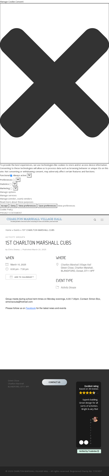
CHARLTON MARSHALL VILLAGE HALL (31, 471)
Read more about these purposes (16, 201)
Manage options (8, 192)
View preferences (27, 205)
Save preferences (47, 205)
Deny (13, 205)
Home (8, 230)
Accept (4, 205)
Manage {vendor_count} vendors (16, 198)
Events (17, 230)
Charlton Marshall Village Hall (76, 264)
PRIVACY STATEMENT (11, 212)
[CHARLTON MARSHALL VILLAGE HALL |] (34, 219)
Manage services (8, 195)
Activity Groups (68, 287)
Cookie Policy (6, 209)
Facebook (31, 308)
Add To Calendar (23, 277)
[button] (54, 83)
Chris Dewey (14, 250)
